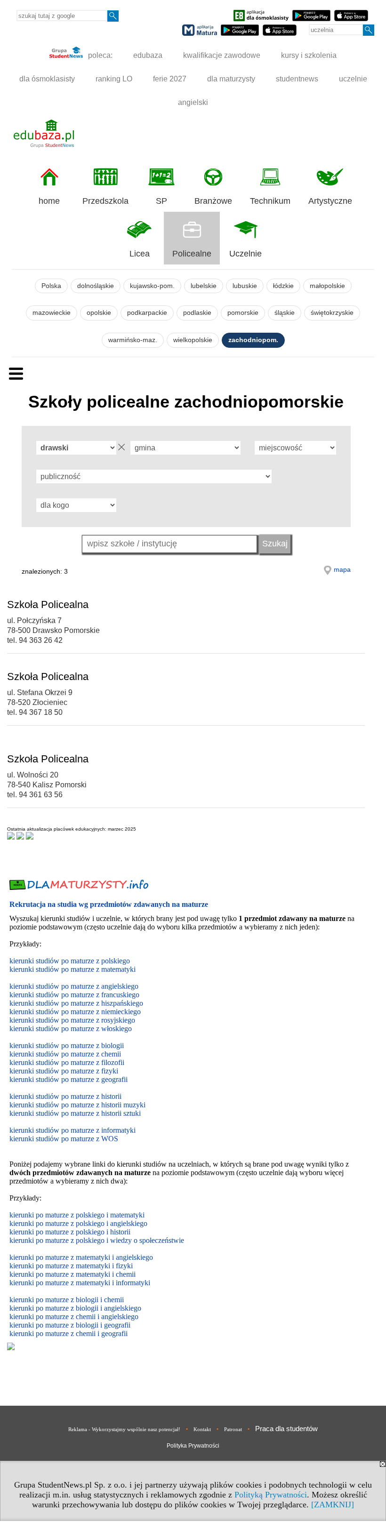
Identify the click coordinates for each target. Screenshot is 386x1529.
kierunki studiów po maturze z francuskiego (74, 995)
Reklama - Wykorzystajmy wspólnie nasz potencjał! (124, 1429)
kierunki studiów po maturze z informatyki (72, 1130)
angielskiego (122, 1308)
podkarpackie (147, 312)
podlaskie (197, 312)
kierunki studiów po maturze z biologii (66, 1045)
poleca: (99, 55)
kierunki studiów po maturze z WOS (63, 1139)
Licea (139, 253)
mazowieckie (51, 312)
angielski (193, 102)
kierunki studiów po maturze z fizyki (63, 1071)
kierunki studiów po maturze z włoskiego (70, 1029)
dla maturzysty (231, 79)
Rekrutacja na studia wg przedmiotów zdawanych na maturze (108, 904)
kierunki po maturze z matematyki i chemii (72, 1274)
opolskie (99, 312)
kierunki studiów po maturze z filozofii (66, 1062)
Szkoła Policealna (47, 604)
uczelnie (353, 79)
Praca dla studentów (286, 1429)
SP (161, 201)
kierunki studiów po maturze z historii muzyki (77, 1105)
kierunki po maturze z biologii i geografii (69, 1325)
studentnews (297, 79)
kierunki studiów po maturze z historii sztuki (75, 1113)
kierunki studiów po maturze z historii (65, 1096)
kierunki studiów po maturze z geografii (68, 1079)
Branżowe (213, 201)
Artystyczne (330, 201)
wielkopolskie (192, 340)
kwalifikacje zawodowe (221, 55)
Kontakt (202, 1429)
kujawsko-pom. (152, 285)
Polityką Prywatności (270, 1494)
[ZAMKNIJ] (332, 1504)
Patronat (233, 1429)
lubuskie (245, 285)
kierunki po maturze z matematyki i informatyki (79, 1283)
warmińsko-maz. (132, 340)
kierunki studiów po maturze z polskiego (69, 961)
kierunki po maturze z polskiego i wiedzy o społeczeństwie (96, 1240)
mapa (342, 569)
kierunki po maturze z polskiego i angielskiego (78, 1223)
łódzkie (283, 285)
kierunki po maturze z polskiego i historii (69, 1232)
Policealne (191, 253)
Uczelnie (245, 253)
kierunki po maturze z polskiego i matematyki (77, 1215)
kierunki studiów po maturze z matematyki (72, 969)
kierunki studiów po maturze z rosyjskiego (72, 1020)
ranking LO (114, 79)
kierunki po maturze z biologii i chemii (66, 1300)
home (49, 201)
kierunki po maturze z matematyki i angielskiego (81, 1257)
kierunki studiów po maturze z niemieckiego (75, 1012)
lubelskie (204, 285)
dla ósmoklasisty (47, 79)
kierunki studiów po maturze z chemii (65, 1054)
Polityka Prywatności (193, 1445)
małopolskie (327, 285)
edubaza (147, 55)
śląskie (284, 312)
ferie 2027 (169, 79)
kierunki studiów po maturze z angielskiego (73, 986)
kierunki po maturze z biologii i (56, 1308)
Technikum (270, 201)
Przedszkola (105, 201)
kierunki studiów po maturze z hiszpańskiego (76, 1003)
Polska (51, 285)
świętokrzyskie (332, 312)
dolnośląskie (95, 285)
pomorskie (242, 312)
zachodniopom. (253, 340)
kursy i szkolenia (309, 55)
